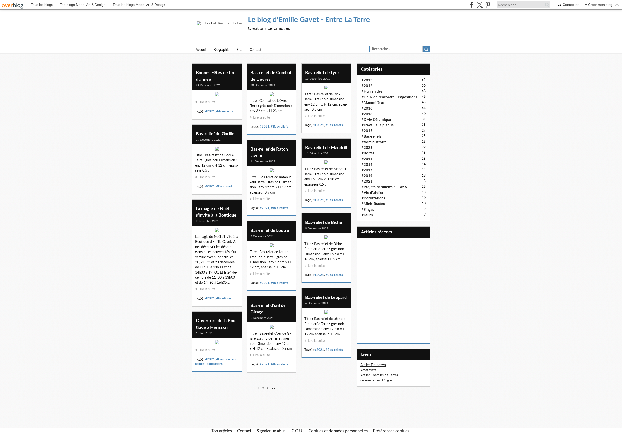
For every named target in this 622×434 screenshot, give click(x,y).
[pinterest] (488, 5)
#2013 (367, 80)
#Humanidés (372, 91)
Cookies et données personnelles (338, 431)
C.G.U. (297, 431)
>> (273, 388)
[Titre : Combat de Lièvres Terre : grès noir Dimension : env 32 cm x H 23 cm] (271, 95)
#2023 (367, 148)
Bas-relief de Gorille (215, 134)
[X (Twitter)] (480, 5)
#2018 (367, 114)
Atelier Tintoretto (373, 365)
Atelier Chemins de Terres (379, 375)
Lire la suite (207, 102)
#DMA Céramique (376, 120)
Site (239, 50)
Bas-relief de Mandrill (326, 148)
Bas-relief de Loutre (270, 231)
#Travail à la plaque (378, 125)
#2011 (367, 159)
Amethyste (368, 370)
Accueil (201, 50)
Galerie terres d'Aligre (376, 380)
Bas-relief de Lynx (322, 73)
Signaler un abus (271, 431)
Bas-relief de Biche (323, 223)
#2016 (367, 108)
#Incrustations (373, 198)
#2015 (367, 131)
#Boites (368, 153)
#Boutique (223, 298)
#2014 (367, 165)
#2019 (367, 176)
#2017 (367, 170)
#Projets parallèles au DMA (384, 187)
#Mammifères (373, 103)
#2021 (210, 111)
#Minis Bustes (373, 204)
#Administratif (226, 111)
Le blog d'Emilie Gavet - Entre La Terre (309, 20)
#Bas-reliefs (279, 126)
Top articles (221, 431)
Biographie (221, 50)
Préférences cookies (391, 431)
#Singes (368, 210)
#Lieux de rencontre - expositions (389, 97)
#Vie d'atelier (373, 193)
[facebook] (472, 5)
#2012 (367, 86)
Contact (255, 50)
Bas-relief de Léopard (326, 297)
